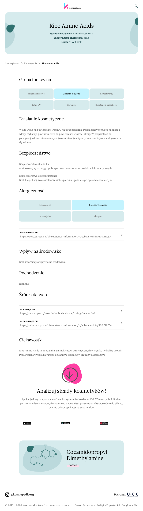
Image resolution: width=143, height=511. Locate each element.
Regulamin (89, 505)
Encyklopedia (30, 63)
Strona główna (12, 63)
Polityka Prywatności (108, 505)
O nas (78, 505)
